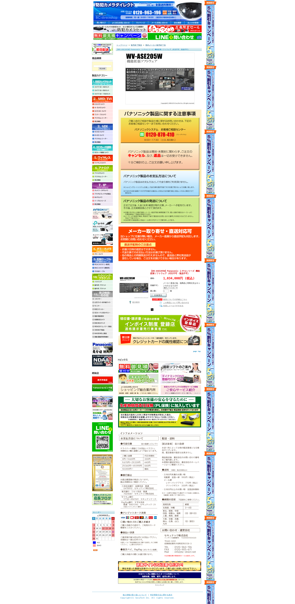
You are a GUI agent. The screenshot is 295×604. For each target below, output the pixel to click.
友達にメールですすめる (173, 306)
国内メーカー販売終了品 (155, 45)
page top (197, 351)
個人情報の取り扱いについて (135, 595)
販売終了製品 (136, 45)
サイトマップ (159, 585)
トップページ (121, 45)
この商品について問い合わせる (176, 303)
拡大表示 (136, 302)
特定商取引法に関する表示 (161, 595)
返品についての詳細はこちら (175, 299)
